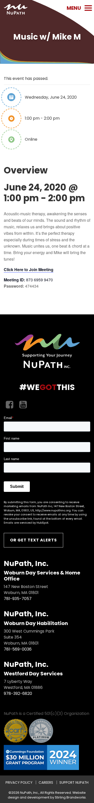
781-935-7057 (18, 598)
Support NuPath (73, 782)
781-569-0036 (18, 649)
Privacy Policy (19, 782)
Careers (46, 782)
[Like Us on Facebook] (9, 405)
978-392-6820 (18, 693)
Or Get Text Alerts (33, 540)
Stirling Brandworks (70, 797)
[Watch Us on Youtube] (23, 405)
